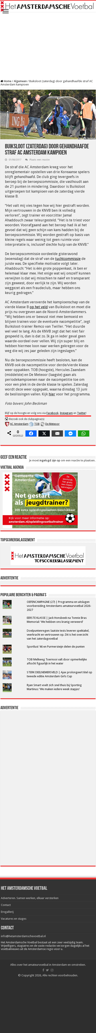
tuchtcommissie (68, 259)
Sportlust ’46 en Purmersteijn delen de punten (56, 646)
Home (7, 81)
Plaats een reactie (39, 159)
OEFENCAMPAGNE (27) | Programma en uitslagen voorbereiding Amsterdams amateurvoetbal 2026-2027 (59, 605)
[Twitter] (47, 970)
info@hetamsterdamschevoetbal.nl (23, 936)
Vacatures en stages (13, 918)
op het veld (39, 307)
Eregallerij (7, 911)
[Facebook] (43, 970)
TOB (37, 424)
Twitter (81, 413)
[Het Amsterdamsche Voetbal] (48, 6)
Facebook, (52, 413)
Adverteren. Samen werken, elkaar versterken (29, 898)
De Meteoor (52, 424)
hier (52, 394)
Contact (6, 905)
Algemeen (20, 81)
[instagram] (52, 970)
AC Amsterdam (19, 424)
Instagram (66, 413)
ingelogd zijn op (50, 460)
